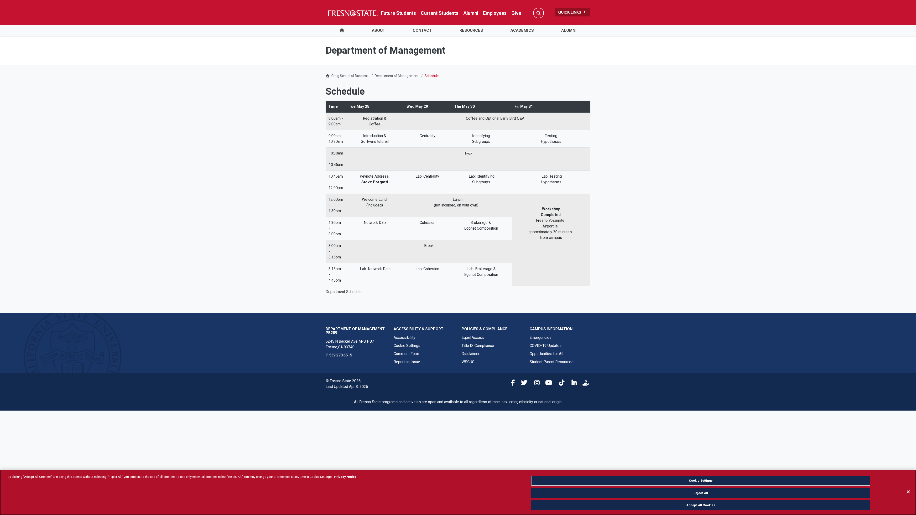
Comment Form (406, 353)
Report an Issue (407, 362)
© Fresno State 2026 (343, 381)
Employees (495, 13)
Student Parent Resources (551, 362)
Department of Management (396, 76)
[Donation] (584, 383)
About (378, 30)
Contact (422, 30)
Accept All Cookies (700, 505)
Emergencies (541, 337)
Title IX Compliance (478, 345)
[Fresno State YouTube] (547, 383)
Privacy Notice (345, 477)
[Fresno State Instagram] (535, 383)
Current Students (439, 13)
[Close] (908, 492)
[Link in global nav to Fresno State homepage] (352, 13)
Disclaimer (470, 353)
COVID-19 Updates (546, 345)
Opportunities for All (546, 353)
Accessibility (404, 337)
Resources (471, 30)
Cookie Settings (407, 345)
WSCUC (468, 362)
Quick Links (570, 12)
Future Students (398, 13)
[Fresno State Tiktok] (559, 383)
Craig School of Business (350, 76)
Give (516, 13)
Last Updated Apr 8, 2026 (347, 386)
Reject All (700, 493)
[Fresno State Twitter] (522, 383)
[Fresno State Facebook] (510, 383)
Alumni (470, 13)
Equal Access (473, 337)
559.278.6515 (340, 355)
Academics (522, 30)
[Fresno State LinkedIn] (572, 383)
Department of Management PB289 (355, 331)
